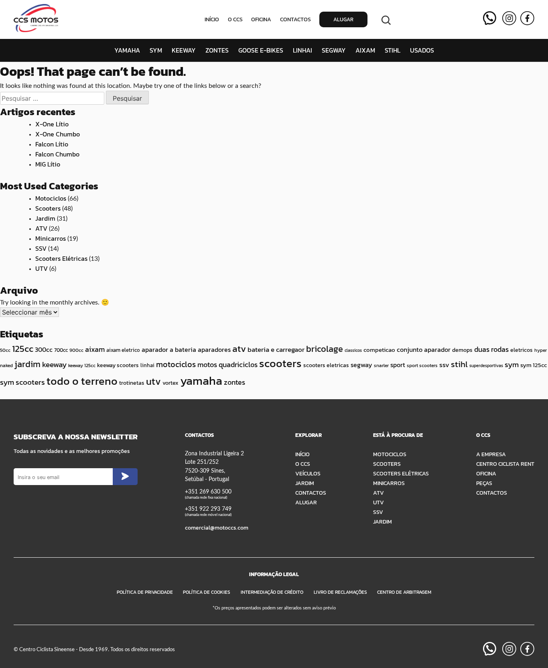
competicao (379, 349)
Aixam (365, 50)
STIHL (392, 50)
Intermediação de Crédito (272, 592)
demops (462, 350)
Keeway (184, 50)
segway (361, 365)
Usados (422, 50)
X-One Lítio (52, 124)
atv (239, 348)
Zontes (217, 50)
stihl (459, 364)
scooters (280, 363)
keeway (54, 364)
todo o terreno (82, 381)
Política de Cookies (206, 592)
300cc (44, 349)
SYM (156, 50)
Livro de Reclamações (340, 592)
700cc (61, 350)
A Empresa (491, 454)
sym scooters (22, 382)
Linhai (302, 50)
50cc (5, 350)
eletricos (521, 350)
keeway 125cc (81, 365)
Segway (334, 50)
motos (207, 364)
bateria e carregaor (276, 349)
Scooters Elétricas (61, 258)
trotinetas (131, 383)
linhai (147, 365)
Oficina (261, 19)
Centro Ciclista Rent (505, 463)
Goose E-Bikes (260, 50)
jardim (27, 364)
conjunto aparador (424, 349)
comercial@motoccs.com (216, 527)
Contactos (295, 19)
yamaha (201, 381)
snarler (381, 365)
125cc (22, 348)
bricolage (324, 348)
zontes (234, 382)
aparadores (214, 349)
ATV (41, 228)
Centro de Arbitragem (404, 592)
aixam (95, 349)
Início (212, 19)
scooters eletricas (326, 365)
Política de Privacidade (145, 592)
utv (153, 381)
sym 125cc (533, 365)
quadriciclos (238, 364)
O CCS (235, 19)
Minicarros (50, 238)
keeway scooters (118, 365)
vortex (170, 383)
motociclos (176, 364)
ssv (444, 364)
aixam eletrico (123, 350)
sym (512, 364)
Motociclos (50, 198)
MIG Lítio (47, 164)
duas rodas (491, 349)
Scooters (48, 208)
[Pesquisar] (385, 19)
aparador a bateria (169, 349)
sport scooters (422, 365)
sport (397, 365)
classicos (353, 350)
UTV (41, 268)
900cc (76, 350)
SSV (41, 248)
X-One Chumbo (57, 134)
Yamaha (127, 50)
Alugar (343, 19)
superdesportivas (486, 365)
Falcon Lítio (51, 144)
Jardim (45, 218)
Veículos (308, 473)
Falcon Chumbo (57, 154)
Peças (484, 483)
